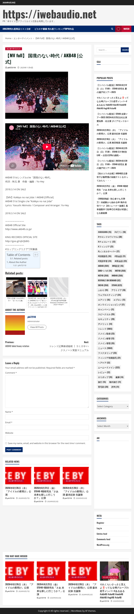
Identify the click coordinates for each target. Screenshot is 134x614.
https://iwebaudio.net (49, 13)
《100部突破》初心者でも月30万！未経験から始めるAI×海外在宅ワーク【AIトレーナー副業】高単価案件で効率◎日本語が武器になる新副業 (112, 205)
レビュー (104, 372)
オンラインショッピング (111, 304)
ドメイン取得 (106, 333)
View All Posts (37, 327)
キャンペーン (106, 309)
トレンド (105, 328)
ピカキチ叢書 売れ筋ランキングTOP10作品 (54, 28)
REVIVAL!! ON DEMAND (109, 280)
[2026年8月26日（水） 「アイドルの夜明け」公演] (18, 475)
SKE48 (103, 285)
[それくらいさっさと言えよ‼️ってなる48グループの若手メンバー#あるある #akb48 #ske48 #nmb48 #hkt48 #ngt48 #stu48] (114, 571)
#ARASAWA (104, 232)
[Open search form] (112, 28)
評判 (115, 386)
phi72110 (12, 67)
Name (9, 411)
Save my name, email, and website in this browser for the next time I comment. (47, 443)
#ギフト (120, 232)
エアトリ (104, 299)
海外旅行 (115, 381)
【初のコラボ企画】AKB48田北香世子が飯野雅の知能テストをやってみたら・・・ (112, 177)
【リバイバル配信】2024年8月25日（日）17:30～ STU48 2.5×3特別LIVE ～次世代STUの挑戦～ (112, 152)
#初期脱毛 (104, 256)
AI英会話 (121, 261)
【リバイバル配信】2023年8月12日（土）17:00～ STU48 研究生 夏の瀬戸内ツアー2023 (112, 88)
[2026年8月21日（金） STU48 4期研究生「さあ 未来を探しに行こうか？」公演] (47, 475)
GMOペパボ (105, 270)
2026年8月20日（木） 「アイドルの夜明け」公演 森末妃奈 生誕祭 (76, 491)
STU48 (117, 285)
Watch (126, 28)
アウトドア (118, 290)
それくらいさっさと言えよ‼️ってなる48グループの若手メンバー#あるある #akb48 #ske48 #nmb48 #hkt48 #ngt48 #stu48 (114, 590)
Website (9, 432)
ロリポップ (105, 377)
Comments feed (103, 539)
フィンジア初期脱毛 (109, 357)
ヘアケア (104, 362)
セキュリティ (106, 319)
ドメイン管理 (106, 343)
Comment (11, 372)
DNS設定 (118, 265)
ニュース (105, 348)
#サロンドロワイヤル (110, 236)
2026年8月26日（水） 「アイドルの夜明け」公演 (18, 491)
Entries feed (102, 533)
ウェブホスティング (109, 294)
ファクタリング (107, 352)
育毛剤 (103, 386)
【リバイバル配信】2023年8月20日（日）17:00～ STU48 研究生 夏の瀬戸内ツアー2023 (112, 164)
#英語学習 (104, 261)
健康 (119, 377)
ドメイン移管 (106, 338)
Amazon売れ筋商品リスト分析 (17, 28)
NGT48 (103, 275)
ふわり (103, 290)
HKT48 (120, 270)
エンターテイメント (14, 49)
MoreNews (76, 610)
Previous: (17, 344)
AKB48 (103, 265)
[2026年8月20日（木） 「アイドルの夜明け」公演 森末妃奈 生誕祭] (76, 475)
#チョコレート (106, 241)
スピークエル (106, 314)
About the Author (18, 262)
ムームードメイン (109, 367)
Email (8, 422)
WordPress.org (103, 544)
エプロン (119, 299)
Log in (99, 528)
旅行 (102, 381)
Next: (69, 346)
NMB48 (117, 275)
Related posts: (21, 258)
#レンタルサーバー (108, 251)
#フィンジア (105, 246)
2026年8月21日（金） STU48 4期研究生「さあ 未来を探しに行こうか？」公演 (46, 492)
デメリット (105, 323)
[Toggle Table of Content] (34, 254)
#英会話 (120, 256)
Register (100, 522)
